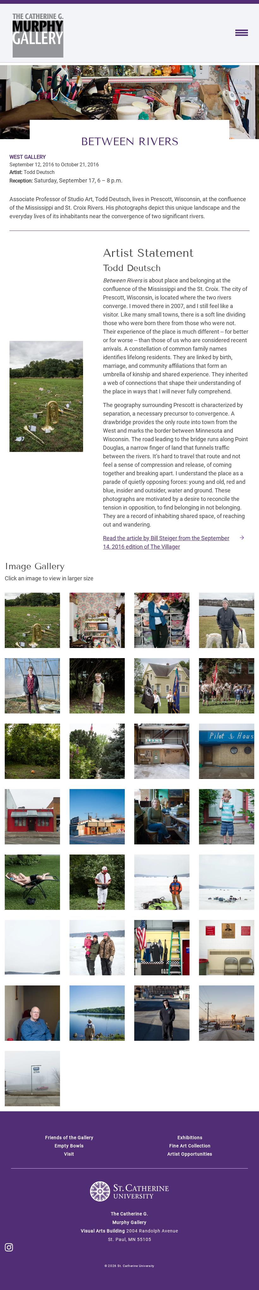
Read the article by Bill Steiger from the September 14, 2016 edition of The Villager (166, 542)
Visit (69, 1154)
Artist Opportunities (189, 1154)
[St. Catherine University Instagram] (9, 1247)
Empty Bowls (69, 1145)
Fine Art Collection (190, 1145)
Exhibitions (190, 1137)
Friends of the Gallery (69, 1137)
